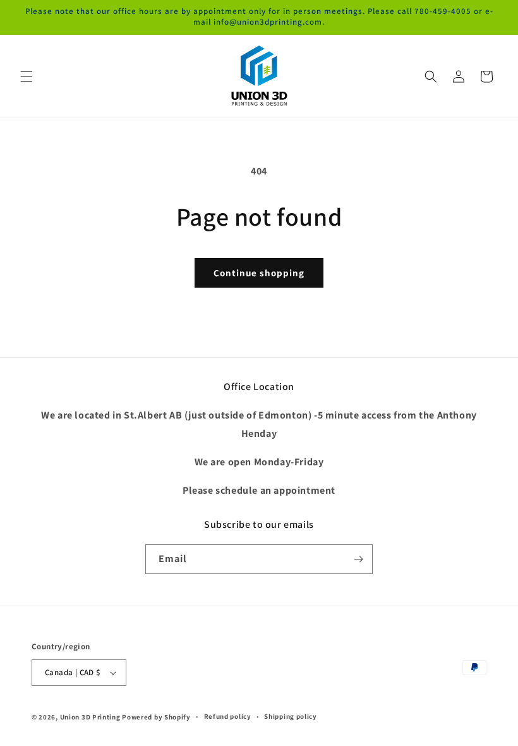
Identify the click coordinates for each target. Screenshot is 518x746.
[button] (26, 76)
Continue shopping (259, 273)
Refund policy (227, 716)
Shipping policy (290, 716)
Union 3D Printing (91, 716)
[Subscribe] (358, 559)
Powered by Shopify (156, 716)
